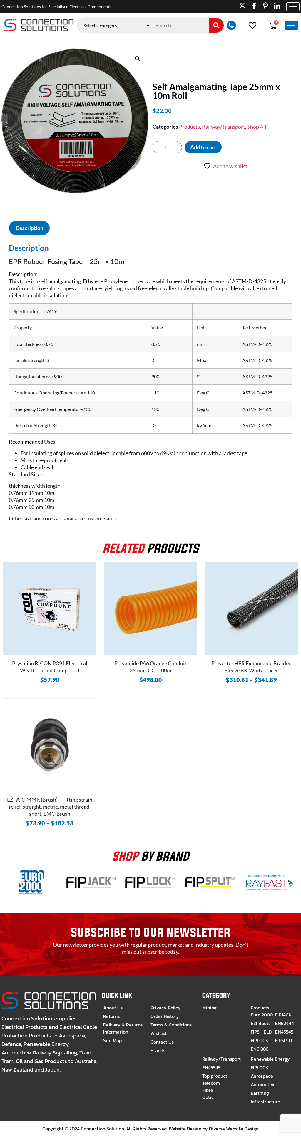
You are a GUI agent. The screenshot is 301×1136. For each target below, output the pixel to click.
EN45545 (284, 1031)
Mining (209, 1007)
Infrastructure (265, 1101)
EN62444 (284, 1023)
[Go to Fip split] (210, 895)
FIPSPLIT (284, 1040)
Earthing (260, 1093)
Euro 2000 (262, 1014)
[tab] (29, 228)
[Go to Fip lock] (150, 895)
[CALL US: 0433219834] (233, 25)
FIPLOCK (259, 1040)
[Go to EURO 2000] (31, 895)
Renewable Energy (270, 1058)
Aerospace (262, 1075)
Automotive (263, 1084)
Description (29, 228)
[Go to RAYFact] (270, 895)
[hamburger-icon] (293, 6)
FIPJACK (283, 1014)
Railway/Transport (223, 126)
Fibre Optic (208, 1094)
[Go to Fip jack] (91, 895)
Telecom (211, 1083)
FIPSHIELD (261, 1031)
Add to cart (203, 147)
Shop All (256, 126)
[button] (137, 59)
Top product (214, 1075)
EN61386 (259, 1048)
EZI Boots (260, 1023)
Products (189, 126)
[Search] (216, 25)
